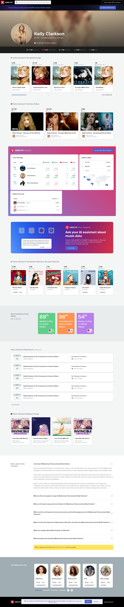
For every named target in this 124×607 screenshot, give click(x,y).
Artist (21, 162)
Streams (56, 162)
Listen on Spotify (106, 94)
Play (20, 75)
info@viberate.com (60, 547)
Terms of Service (108, 602)
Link (27, 203)
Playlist (15, 198)
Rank (15, 162)
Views (73, 162)
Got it (88, 601)
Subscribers (65, 162)
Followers (47, 162)
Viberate (7, 2)
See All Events (15, 404)
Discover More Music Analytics (112, 2)
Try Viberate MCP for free (108, 7)
